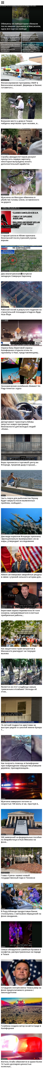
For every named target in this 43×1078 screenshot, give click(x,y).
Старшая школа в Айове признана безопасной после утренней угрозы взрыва (18, 238)
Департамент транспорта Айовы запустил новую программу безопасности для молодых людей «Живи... (18, 425)
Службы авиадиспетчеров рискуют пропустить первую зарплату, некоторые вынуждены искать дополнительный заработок (18, 160)
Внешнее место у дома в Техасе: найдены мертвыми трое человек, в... (19, 122)
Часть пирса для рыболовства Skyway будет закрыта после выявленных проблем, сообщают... (19, 500)
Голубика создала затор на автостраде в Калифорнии (21, 1027)
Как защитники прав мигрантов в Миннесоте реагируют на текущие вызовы (18, 651)
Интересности (5, 684)
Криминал (4, 459)
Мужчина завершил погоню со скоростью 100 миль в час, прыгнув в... (20, 802)
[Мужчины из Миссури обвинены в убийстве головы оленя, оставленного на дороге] (21, 182)
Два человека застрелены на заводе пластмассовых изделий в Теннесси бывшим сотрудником (10, 38)
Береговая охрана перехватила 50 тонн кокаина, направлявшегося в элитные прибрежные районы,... (20, 613)
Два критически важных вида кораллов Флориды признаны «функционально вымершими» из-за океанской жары (32, 47)
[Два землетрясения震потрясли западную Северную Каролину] (21, 258)
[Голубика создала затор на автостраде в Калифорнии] (21, 1011)
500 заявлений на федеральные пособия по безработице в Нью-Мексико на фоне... (21, 839)
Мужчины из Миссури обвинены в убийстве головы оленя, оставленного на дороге (20, 199)
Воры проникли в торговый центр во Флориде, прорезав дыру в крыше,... (19, 463)
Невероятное (5, 80)
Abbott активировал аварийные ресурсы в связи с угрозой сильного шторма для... (21, 575)
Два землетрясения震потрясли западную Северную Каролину (16, 274)
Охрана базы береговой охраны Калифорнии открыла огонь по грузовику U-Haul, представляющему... (20, 350)
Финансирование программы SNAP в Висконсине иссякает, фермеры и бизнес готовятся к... (21, 85)
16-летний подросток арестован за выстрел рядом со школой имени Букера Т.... (21, 727)
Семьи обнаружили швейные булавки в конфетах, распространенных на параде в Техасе (21, 952)
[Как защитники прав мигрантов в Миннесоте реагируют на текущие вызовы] (21, 633)
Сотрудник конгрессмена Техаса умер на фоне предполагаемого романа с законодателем (21, 990)
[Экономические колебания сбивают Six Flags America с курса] (21, 371)
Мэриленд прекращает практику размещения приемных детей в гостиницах (30, 38)
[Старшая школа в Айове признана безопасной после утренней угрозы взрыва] (21, 220)
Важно (3, 419)
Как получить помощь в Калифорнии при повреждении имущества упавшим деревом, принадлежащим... (21, 765)
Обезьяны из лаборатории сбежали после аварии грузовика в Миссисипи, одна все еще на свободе (21, 26)
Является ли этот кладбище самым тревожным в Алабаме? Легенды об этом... (19, 689)
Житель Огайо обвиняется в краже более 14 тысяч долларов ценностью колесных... (21, 1064)
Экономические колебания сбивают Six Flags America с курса (20, 387)
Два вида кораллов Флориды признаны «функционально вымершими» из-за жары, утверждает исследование (21, 538)
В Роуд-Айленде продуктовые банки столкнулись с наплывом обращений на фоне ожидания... (21, 913)
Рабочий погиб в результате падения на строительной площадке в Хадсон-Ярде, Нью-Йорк (21, 312)
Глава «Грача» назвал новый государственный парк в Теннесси (18, 876)
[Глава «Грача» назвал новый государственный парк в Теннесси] (21, 860)
